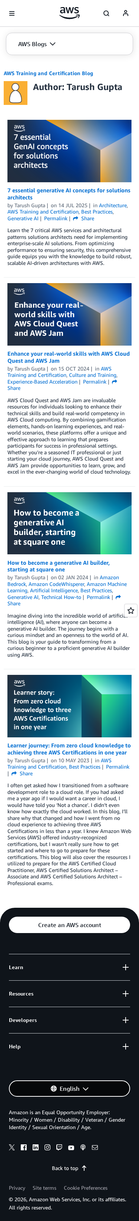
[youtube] (71, 1148)
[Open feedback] (131, 610)
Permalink (55, 218)
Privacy (17, 1188)
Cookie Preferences (85, 1188)
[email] (95, 1148)
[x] (12, 1148)
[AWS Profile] (125, 13)
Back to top (65, 1168)
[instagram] (47, 1148)
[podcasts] (83, 1148)
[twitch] (59, 1148)
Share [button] (87, 218)
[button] (37, 44)
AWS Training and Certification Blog (48, 73)
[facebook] (24, 1148)
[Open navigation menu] (12, 13)
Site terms (44, 1188)
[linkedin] (36, 1148)
